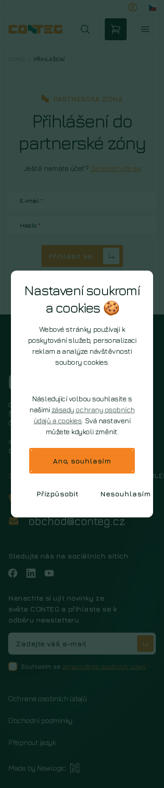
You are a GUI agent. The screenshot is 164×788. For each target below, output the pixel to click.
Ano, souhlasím (82, 461)
